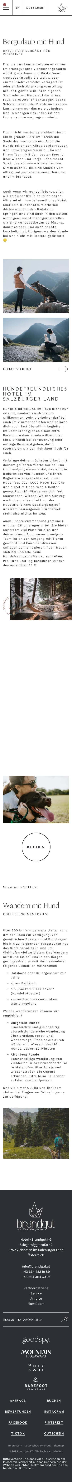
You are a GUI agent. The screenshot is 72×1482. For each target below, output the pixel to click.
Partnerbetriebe (36, 1288)
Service (36, 1293)
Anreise (36, 1298)
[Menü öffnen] (6, 7)
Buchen (54, 1401)
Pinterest (54, 1422)
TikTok (18, 1433)
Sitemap (59, 1445)
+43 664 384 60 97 (36, 1277)
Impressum (15, 1445)
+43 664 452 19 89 (36, 1271)
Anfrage (18, 1401)
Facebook (17, 1422)
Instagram (54, 1412)
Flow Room (36, 1304)
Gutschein (35, 8)
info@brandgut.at (36, 1266)
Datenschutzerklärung (37, 1445)
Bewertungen (18, 1412)
